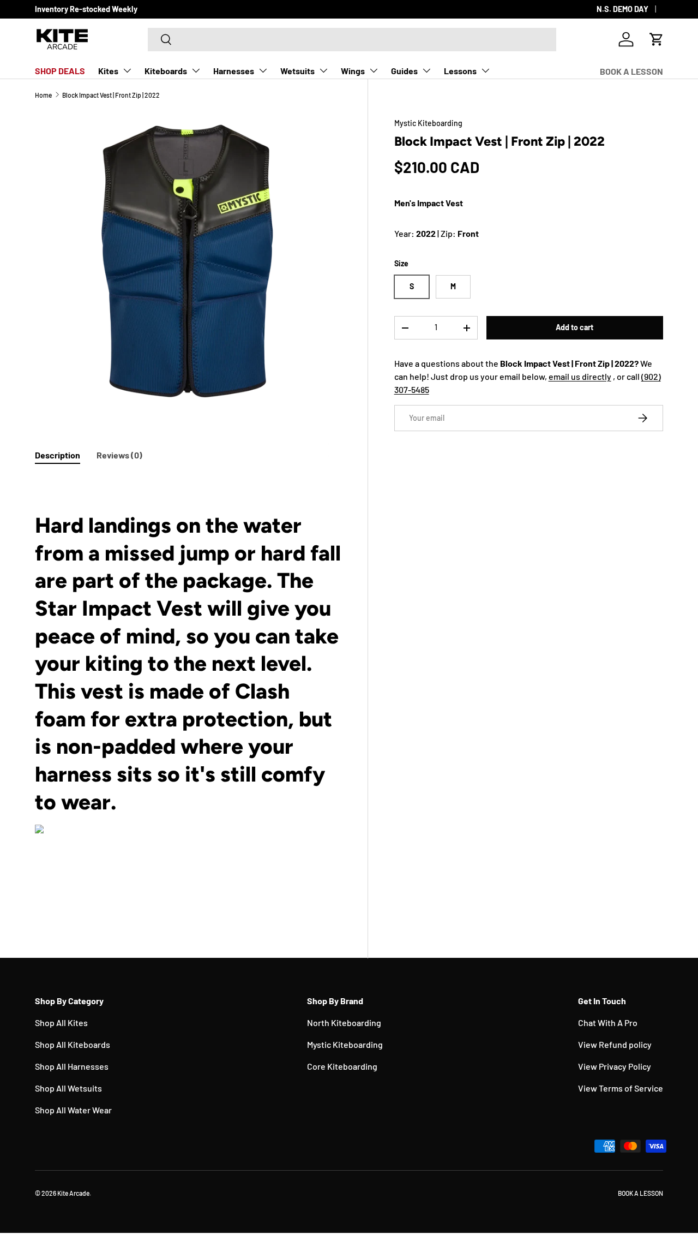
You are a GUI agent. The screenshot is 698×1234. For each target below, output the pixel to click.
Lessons (460, 70)
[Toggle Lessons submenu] (485, 70)
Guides (404, 70)
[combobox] (352, 39)
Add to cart (574, 327)
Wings (353, 70)
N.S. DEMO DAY (622, 9)
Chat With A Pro (607, 1022)
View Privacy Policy (614, 1066)
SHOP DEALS (60, 70)
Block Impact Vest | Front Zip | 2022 (111, 95)
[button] (657, 39)
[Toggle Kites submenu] (127, 70)
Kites (108, 70)
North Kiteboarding (344, 1022)
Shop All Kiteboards (72, 1044)
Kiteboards (166, 70)
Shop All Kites (61, 1022)
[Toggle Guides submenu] (426, 70)
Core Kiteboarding (342, 1066)
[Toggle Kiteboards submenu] (195, 70)
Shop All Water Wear (73, 1110)
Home (43, 95)
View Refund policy (615, 1044)
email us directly (580, 376)
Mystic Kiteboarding (428, 123)
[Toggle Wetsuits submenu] (323, 70)
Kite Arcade (73, 1193)
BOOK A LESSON (631, 71)
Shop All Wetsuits (68, 1088)
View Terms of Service (620, 1088)
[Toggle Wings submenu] (373, 70)
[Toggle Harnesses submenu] (262, 70)
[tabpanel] (188, 692)
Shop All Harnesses (72, 1066)
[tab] (57, 455)
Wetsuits (297, 70)
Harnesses (233, 70)
